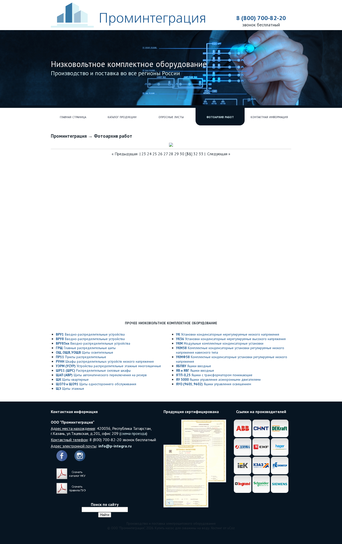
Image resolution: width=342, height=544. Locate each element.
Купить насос (164, 528)
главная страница (73, 116)
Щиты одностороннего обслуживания (96, 384)
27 (165, 153)
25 (154, 153)
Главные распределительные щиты (86, 348)
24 (149, 153)
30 (182, 153)
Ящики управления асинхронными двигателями (218, 379)
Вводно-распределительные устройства (90, 334)
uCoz (231, 528)
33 (201, 153)
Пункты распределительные (81, 357)
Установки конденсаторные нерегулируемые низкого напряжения (227, 334)
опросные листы (171, 116)
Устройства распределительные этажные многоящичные (108, 366)
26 (160, 153)
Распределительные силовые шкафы (93, 370)
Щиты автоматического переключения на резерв (101, 375)
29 (176, 153)
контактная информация (269, 116)
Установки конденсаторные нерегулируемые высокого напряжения (231, 339)
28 (171, 153)
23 (143, 153)
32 (195, 153)
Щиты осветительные (84, 352)
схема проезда (133, 433)
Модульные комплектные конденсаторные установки (219, 343)
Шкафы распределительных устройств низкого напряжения (105, 361)
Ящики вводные (193, 366)
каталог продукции (122, 116)
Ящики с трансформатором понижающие (214, 375)
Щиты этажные (70, 388)
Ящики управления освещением (213, 384)
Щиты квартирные (72, 379)
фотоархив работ (220, 116)
